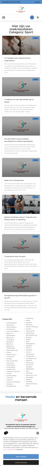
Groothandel (10, 369)
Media (28, 320)
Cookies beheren (21, 462)
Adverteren (10, 325)
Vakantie (29, 360)
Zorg (27, 386)
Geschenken (10, 365)
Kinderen (9, 384)
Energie (9, 359)
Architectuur (10, 329)
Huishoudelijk (11, 375)
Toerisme (29, 350)
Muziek (28, 329)
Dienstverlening (12, 350)
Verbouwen (30, 362)
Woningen (29, 377)
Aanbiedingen (11, 323)
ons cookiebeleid (9, 449)
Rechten (29, 337)
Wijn (27, 371)
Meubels (29, 322)
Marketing (29, 318)
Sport (28, 341)
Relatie (28, 339)
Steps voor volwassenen (14, 180)
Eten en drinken (12, 361)
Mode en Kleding (32, 327)
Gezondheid (10, 367)
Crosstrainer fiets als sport (15, 256)
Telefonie (29, 346)
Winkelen (29, 373)
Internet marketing (13, 382)
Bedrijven (9, 342)
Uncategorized (31, 358)
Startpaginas (30, 343)
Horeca (9, 373)
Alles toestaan (21, 456)
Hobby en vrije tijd (12, 371)
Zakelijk (28, 379)
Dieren (8, 352)
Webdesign (30, 369)
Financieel (10, 363)
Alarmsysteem (11, 327)
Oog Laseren (30, 331)
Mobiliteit (29, 324)
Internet (9, 380)
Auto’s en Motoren (12, 331)
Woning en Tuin (31, 375)
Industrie (9, 377)
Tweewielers (30, 356)
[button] (38, 433)
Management (11, 386)
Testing (28, 348)
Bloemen (9, 344)
